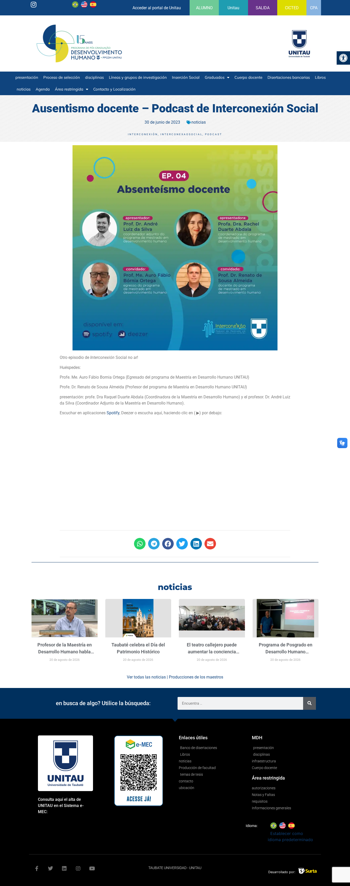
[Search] (309, 703)
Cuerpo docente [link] (248, 77)
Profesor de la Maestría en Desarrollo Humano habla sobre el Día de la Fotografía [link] (64, 651)
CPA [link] (313, 7)
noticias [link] (23, 89)
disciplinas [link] (94, 77)
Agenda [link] (43, 89)
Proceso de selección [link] (61, 77)
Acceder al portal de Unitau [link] (156, 7)
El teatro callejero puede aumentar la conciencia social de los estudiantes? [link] (212, 651)
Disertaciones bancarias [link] (288, 77)
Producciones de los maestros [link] (196, 677)
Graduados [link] (214, 77)
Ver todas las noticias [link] (146, 677)
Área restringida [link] (69, 89)
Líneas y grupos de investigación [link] (138, 77)
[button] (140, 543)
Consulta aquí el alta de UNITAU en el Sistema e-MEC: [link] (61, 805)
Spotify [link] (113, 412)
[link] (343, 58)
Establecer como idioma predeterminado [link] (84, 12)
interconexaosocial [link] (181, 134)
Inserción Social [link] (186, 77)
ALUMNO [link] (204, 7)
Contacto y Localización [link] (114, 89)
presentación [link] (26, 77)
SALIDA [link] (263, 7)
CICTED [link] (292, 7)
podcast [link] (213, 134)
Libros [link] (320, 77)
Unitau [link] (233, 7)
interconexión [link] (143, 134)
